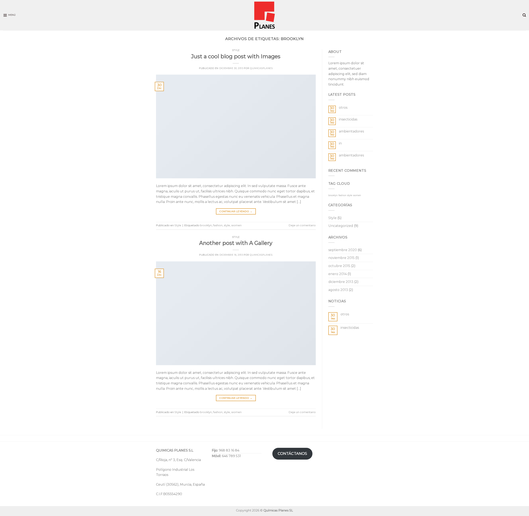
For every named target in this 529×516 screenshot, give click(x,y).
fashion (218, 225)
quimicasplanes (261, 68)
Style (236, 50)
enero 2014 (337, 274)
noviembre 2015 (341, 258)
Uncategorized (340, 226)
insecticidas (348, 119)
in (340, 143)
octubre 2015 (339, 266)
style (227, 225)
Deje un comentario (302, 225)
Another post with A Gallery (235, 243)
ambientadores (351, 131)
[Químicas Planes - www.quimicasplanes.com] (264, 15)
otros (343, 108)
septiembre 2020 (342, 250)
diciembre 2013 (340, 282)
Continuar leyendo (235, 211)
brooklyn (206, 225)
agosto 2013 (338, 290)
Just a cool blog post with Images (235, 56)
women (236, 225)
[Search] (524, 15)
